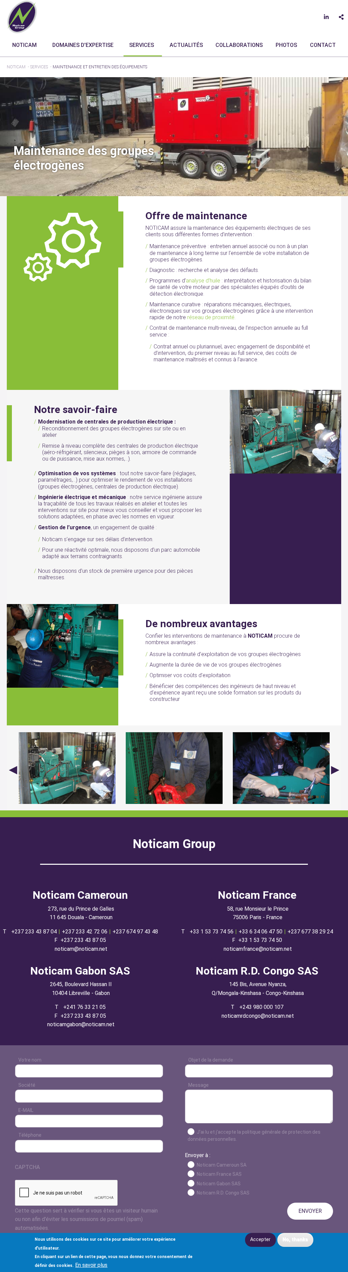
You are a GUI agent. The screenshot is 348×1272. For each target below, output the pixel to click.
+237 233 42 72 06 (84, 931)
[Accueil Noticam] (22, 16)
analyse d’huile (203, 280)
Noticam (24, 45)
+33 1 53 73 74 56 (211, 931)
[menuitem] (26, 45)
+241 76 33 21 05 (84, 1007)
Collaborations (239, 45)
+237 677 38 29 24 (310, 931)
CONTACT (323, 45)
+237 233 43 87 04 (34, 931)
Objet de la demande (210, 1060)
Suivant (335, 769)
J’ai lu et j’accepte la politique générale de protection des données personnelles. (254, 1135)
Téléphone (29, 1135)
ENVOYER (310, 1211)
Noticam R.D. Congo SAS (223, 1193)
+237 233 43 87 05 (83, 940)
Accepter (260, 1239)
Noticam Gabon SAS (219, 1183)
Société (26, 1085)
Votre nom (29, 1060)
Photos (286, 45)
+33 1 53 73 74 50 (260, 940)
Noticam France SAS (219, 1174)
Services (141, 45)
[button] (285, 432)
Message (198, 1085)
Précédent (13, 769)
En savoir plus (91, 1265)
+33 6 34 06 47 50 (260, 931)
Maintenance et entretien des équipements (100, 67)
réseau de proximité (210, 317)
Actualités (186, 45)
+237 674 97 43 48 (135, 931)
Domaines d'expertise (83, 45)
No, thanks (295, 1239)
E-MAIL (25, 1110)
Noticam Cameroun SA (221, 1165)
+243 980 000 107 (261, 1007)
